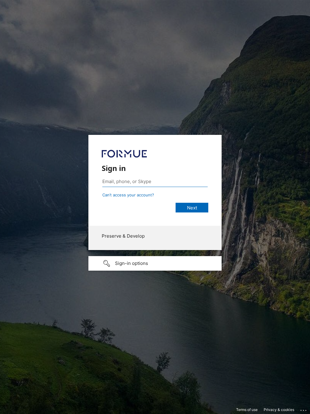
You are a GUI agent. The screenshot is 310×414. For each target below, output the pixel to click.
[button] (155, 263)
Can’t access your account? (128, 194)
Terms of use (247, 409)
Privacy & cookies (279, 409)
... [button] (304, 409)
